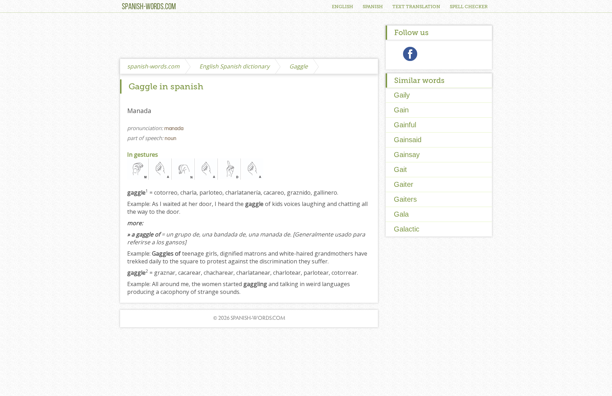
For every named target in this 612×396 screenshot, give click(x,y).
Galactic (406, 229)
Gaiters (405, 199)
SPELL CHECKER (469, 6)
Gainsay (407, 154)
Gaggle (298, 66)
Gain (401, 110)
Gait (400, 169)
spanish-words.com (153, 66)
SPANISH (373, 6)
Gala (401, 214)
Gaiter (403, 184)
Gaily (402, 95)
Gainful (405, 125)
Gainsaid (407, 140)
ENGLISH (342, 6)
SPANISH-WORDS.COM (149, 7)
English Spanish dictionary (234, 66)
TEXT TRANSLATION (416, 6)
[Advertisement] (249, 36)
